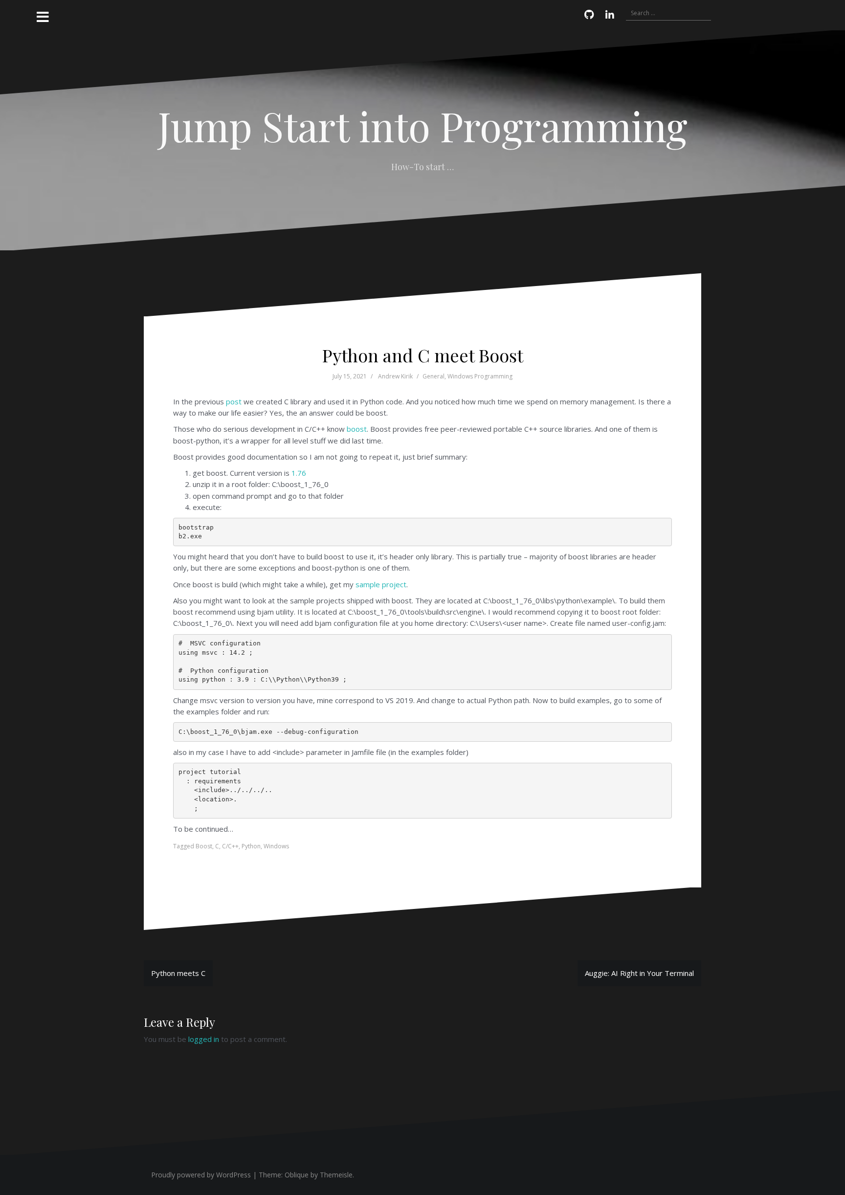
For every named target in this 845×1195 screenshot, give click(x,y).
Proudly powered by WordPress (201, 1174)
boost (357, 429)
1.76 (298, 473)
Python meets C (178, 973)
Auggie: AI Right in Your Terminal (639, 973)
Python (251, 846)
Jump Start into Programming (423, 126)
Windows (276, 846)
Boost (204, 846)
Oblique (297, 1174)
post (234, 401)
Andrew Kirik (395, 376)
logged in (203, 1039)
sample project (381, 584)
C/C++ (230, 846)
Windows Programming (479, 376)
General (433, 376)
